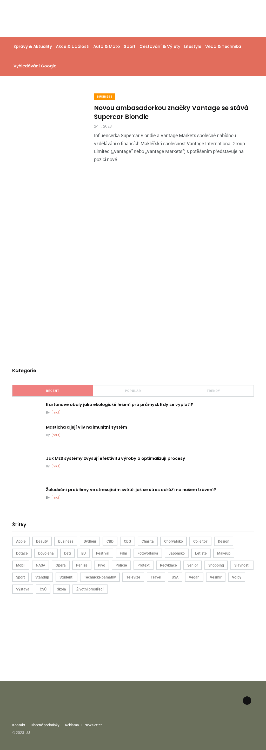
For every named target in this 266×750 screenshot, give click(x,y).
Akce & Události (72, 46)
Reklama (72, 725)
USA (175, 577)
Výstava (22, 589)
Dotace (22, 553)
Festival (102, 553)
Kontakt (18, 725)
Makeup (223, 553)
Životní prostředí (90, 589)
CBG (127, 541)
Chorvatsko (173, 541)
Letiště (201, 553)
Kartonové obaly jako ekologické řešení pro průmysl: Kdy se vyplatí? (119, 405)
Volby (236, 577)
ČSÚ (43, 589)
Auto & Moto (106, 46)
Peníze (82, 565)
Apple (21, 541)
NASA (40, 565)
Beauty (42, 541)
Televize (133, 577)
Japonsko (177, 553)
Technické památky (100, 577)
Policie (121, 565)
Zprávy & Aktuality (33, 46)
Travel (156, 577)
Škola (61, 589)
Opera (61, 565)
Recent (52, 391)
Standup (42, 577)
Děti (67, 553)
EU (83, 553)
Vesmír (216, 577)
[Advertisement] (133, 233)
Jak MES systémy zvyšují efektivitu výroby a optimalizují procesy (115, 458)
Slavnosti (242, 565)
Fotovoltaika (147, 553)
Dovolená (46, 553)
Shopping (216, 565)
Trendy (213, 391)
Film (123, 553)
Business (104, 96)
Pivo (101, 565)
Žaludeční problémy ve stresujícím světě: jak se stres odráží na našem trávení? (131, 490)
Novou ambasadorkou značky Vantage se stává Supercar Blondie (171, 112)
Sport (130, 46)
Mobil (20, 565)
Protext (143, 565)
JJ (28, 732)
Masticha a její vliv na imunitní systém (86, 427)
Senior (192, 565)
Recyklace (168, 565)
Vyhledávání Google (35, 66)
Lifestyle (192, 46)
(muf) (56, 412)
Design (223, 541)
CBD (110, 541)
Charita (148, 541)
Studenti (66, 577)
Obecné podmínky (45, 725)
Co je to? (200, 541)
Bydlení (90, 541)
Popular (133, 391)
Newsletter (93, 725)
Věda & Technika (223, 46)
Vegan (194, 577)
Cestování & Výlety (159, 46)
